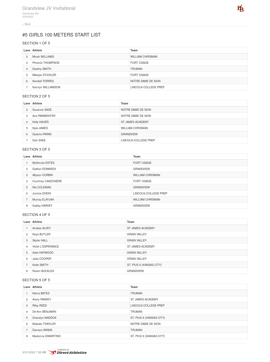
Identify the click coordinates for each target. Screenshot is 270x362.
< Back (26, 24)
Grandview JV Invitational (48, 7)
